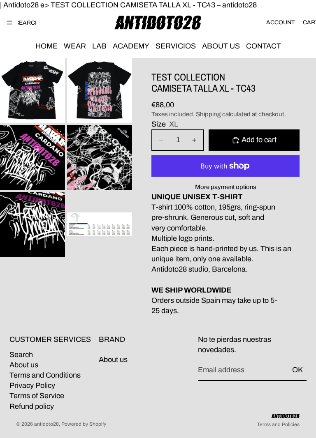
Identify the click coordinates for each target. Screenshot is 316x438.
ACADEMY (131, 46)
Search (21, 354)
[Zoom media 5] (32, 224)
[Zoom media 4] (99, 157)
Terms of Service (36, 396)
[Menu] (9, 22)
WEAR (75, 46)
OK (297, 370)
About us (23, 365)
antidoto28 (46, 424)
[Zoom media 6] (99, 224)
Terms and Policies (278, 424)
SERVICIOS (176, 46)
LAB (99, 46)
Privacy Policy (32, 385)
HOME (46, 46)
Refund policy (31, 406)
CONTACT (263, 46)
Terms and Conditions (45, 375)
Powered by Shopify (83, 424)
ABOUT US (221, 46)
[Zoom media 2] (99, 90)
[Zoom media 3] (32, 157)
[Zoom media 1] (32, 90)
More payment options (225, 187)
